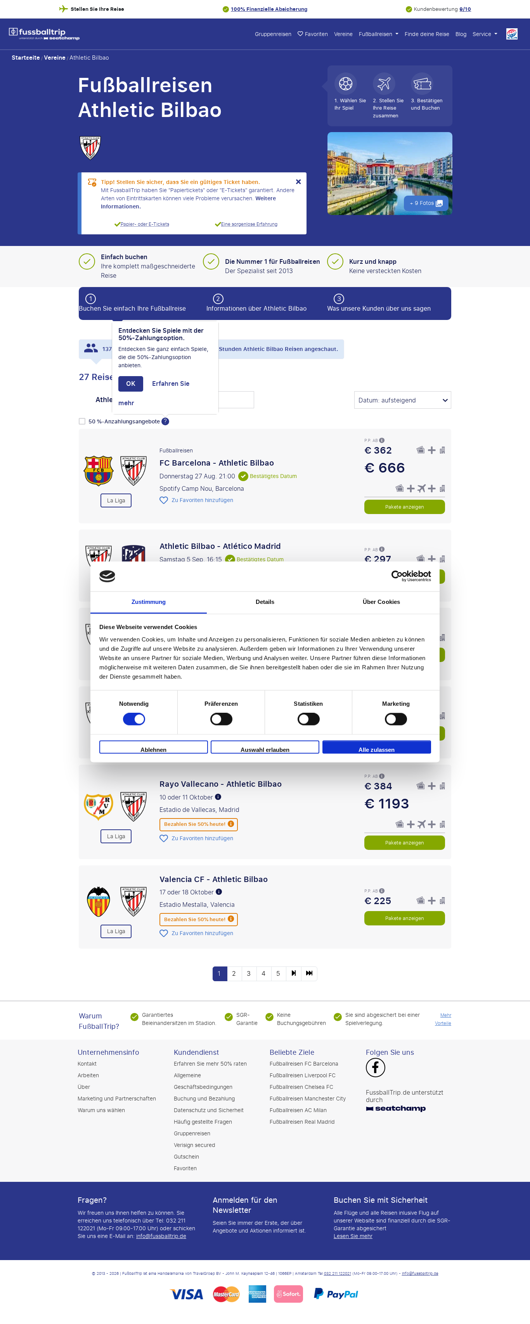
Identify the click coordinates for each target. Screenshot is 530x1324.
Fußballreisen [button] (376, 34)
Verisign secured (194, 1145)
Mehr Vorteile (443, 1019)
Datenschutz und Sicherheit (209, 1110)
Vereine (343, 34)
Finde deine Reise (427, 34)
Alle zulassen (377, 749)
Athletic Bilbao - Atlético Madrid (220, 546)
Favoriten (185, 1168)
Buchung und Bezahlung (204, 1099)
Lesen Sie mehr (353, 1236)
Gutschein (186, 1157)
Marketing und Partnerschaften (117, 1099)
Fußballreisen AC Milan (298, 1110)
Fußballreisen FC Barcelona (304, 1064)
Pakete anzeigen (404, 506)
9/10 (465, 9)
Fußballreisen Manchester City (308, 1099)
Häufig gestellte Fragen (203, 1122)
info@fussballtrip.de (161, 1236)
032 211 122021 (337, 1273)
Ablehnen (153, 749)
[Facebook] (375, 1068)
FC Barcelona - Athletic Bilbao (216, 463)
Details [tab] (265, 601)
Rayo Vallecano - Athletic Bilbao (220, 784)
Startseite (26, 57)
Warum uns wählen (101, 1110)
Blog (461, 34)
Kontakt (87, 1064)
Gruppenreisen (273, 34)
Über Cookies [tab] (381, 601)
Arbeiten (88, 1075)
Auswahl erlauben (265, 749)
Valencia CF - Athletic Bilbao (213, 879)
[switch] (221, 719)
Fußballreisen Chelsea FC (301, 1087)
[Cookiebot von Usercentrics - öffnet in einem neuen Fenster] (397, 576)
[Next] (293, 973)
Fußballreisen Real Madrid (302, 1122)
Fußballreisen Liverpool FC (303, 1075)
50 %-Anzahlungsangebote (124, 421)
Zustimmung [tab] (149, 601)
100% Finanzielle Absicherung (269, 9)
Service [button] (483, 34)
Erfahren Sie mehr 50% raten (210, 1064)
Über (84, 1087)
